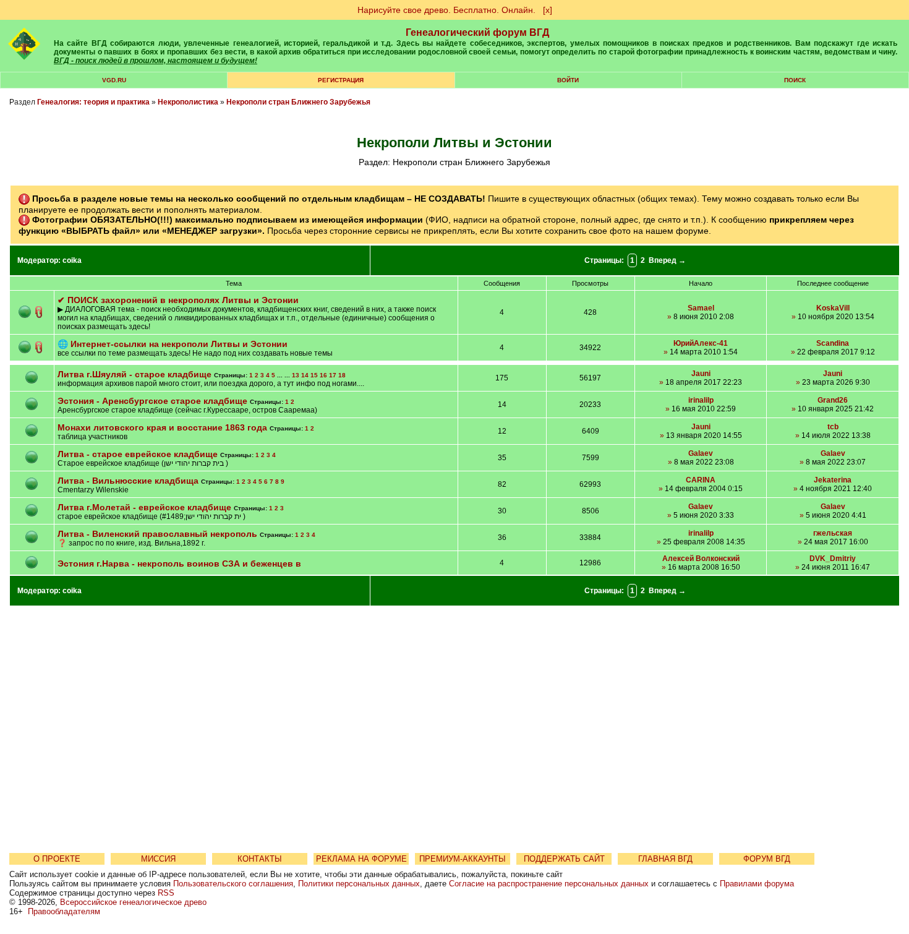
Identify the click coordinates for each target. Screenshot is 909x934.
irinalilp (701, 400)
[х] (547, 10)
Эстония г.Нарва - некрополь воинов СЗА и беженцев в (179, 563)
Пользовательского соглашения (233, 883)
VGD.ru (114, 80)
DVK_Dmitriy (832, 558)
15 (314, 375)
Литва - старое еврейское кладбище (138, 454)
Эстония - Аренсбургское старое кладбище (152, 401)
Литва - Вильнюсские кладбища (129, 481)
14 (305, 375)
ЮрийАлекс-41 (700, 343)
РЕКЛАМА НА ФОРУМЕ (361, 858)
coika (72, 260)
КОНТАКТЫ (259, 858)
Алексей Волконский (701, 558)
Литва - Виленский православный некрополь (157, 534)
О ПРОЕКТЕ (56, 858)
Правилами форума (757, 883)
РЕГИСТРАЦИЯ (341, 80)
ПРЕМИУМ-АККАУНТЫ (462, 858)
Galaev (700, 453)
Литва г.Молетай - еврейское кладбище (144, 507)
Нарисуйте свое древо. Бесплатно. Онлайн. (446, 10)
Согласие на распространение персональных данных (549, 883)
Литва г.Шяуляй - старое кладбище (136, 374)
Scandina (832, 343)
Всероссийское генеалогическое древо (133, 902)
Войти (568, 80)
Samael (701, 308)
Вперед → (667, 260)
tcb (833, 426)
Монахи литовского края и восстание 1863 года (162, 427)
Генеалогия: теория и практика (93, 102)
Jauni (701, 373)
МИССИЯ (158, 858)
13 (295, 375)
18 (342, 375)
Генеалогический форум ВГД (477, 32)
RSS (166, 893)
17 (332, 375)
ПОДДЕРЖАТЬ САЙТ (564, 858)
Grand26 (832, 400)
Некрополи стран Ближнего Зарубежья (298, 102)
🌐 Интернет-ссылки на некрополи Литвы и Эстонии (173, 344)
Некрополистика (188, 102)
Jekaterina (832, 480)
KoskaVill (833, 308)
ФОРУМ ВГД (766, 858)
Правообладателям (64, 911)
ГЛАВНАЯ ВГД (665, 858)
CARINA (700, 480)
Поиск (795, 80)
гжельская (832, 533)
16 (323, 375)
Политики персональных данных (359, 883)
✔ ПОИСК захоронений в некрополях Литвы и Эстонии (178, 300)
